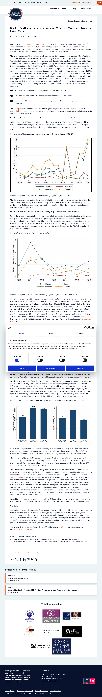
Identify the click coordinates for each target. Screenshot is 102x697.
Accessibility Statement (25, 691)
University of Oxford (12, 693)
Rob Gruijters (41, 44)
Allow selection (51, 368)
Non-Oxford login (27, 693)
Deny (22, 368)
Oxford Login (39, 693)
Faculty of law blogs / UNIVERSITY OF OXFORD (28, 2)
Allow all (80, 368)
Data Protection (55, 691)
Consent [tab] (21, 333)
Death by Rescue (17, 477)
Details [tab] (51, 333)
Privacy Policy (9, 691)
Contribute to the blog (67, 9)
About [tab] (81, 333)
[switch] (40, 360)
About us (53, 9)
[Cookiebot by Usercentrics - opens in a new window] (85, 327)
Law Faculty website (81, 2)
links (18, 111)
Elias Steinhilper (27, 44)
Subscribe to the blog (86, 9)
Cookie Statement (41, 691)
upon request (75, 108)
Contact (49, 693)
